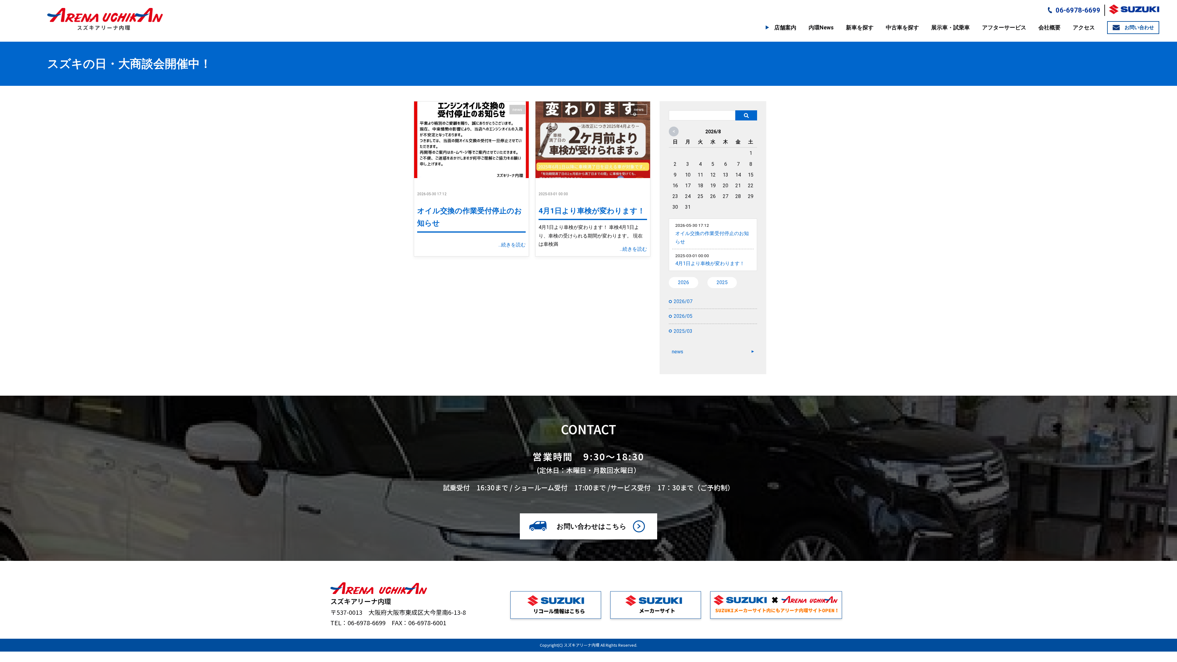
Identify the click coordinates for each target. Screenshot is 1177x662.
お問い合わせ (1139, 27)
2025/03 (683, 331)
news (517, 109)
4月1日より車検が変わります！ (592, 211)
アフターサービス (1004, 27)
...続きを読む (512, 245)
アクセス (1084, 27)
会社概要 (1049, 27)
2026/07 (683, 301)
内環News (821, 27)
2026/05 (683, 316)
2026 (683, 282)
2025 (722, 282)
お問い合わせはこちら (592, 526)
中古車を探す (902, 27)
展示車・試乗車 (950, 27)
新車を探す (860, 27)
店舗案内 (785, 27)
